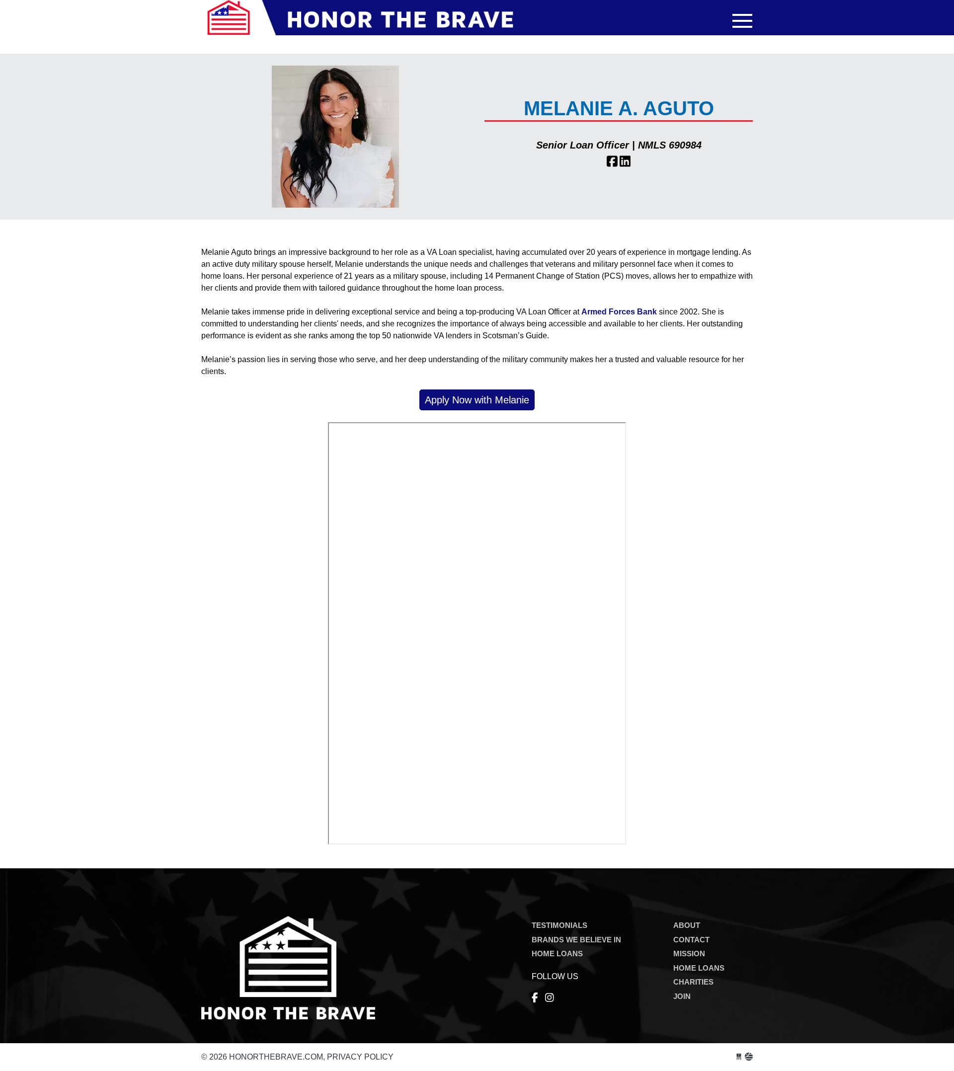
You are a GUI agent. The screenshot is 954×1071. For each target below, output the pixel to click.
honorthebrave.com (360, 23)
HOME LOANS (557, 953)
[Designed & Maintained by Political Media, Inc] (739, 1057)
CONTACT (691, 939)
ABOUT (686, 925)
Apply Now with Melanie (477, 399)
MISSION (689, 953)
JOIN (682, 996)
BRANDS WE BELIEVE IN (576, 939)
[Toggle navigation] (742, 20)
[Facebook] (535, 998)
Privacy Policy (360, 1057)
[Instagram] (549, 998)
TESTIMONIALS (559, 925)
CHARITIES (693, 982)
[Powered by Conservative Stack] (749, 1057)
